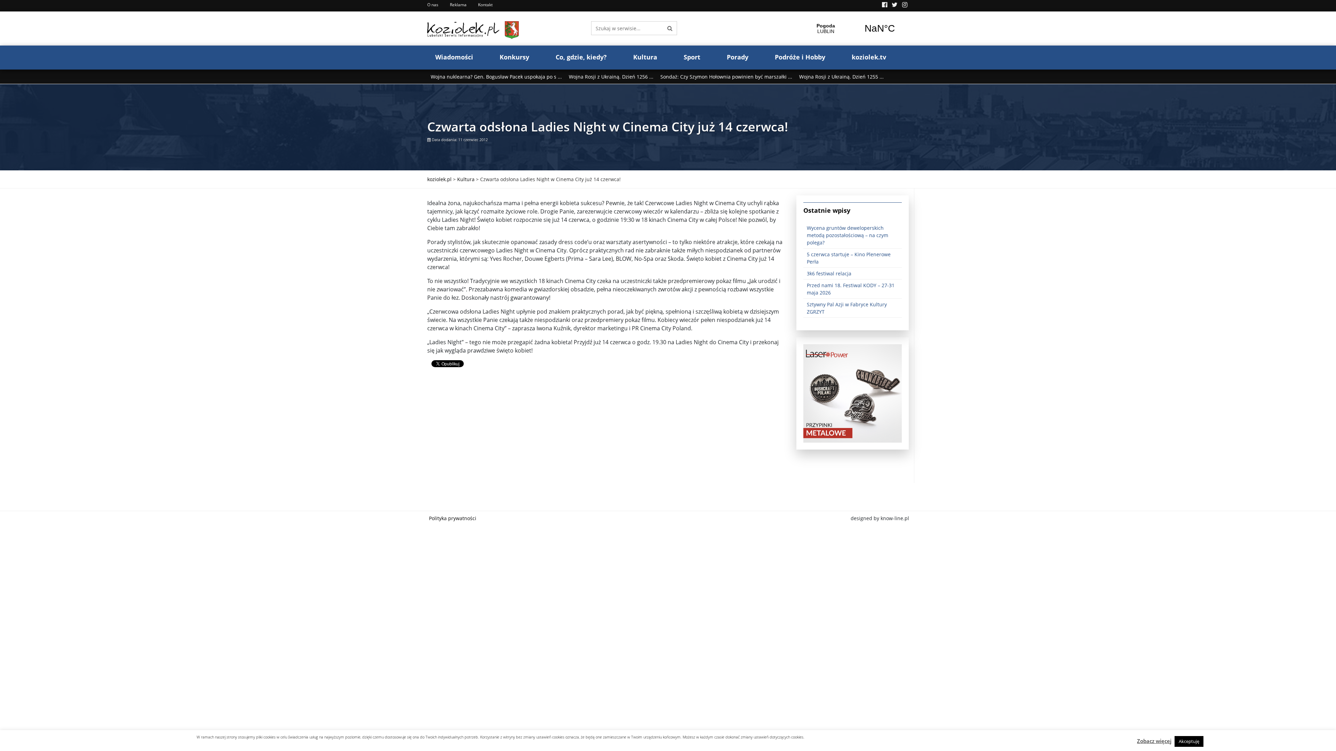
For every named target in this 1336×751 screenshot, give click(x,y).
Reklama (458, 5)
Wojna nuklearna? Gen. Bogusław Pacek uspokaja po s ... (496, 76)
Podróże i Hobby (800, 57)
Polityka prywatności (452, 518)
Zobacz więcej (1154, 740)
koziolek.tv (869, 57)
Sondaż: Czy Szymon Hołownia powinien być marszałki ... (726, 76)
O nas (432, 5)
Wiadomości (454, 57)
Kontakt (485, 5)
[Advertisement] (606, 434)
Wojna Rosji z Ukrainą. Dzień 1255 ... (841, 76)
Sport (692, 57)
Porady (737, 57)
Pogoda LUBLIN (852, 28)
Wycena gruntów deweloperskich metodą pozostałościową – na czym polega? (847, 235)
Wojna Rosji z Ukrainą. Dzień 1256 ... (611, 76)
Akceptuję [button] (1189, 741)
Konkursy (514, 57)
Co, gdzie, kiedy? (581, 57)
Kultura (645, 57)
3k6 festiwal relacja (829, 273)
